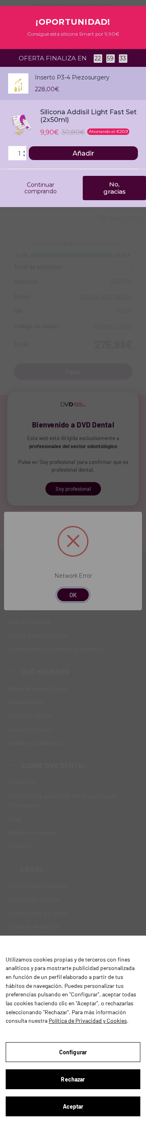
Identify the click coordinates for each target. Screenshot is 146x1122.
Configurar (73, 1052)
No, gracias (114, 187)
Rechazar (73, 1079)
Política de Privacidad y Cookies (88, 1020)
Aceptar (73, 1106)
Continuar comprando (40, 188)
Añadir (83, 153)
